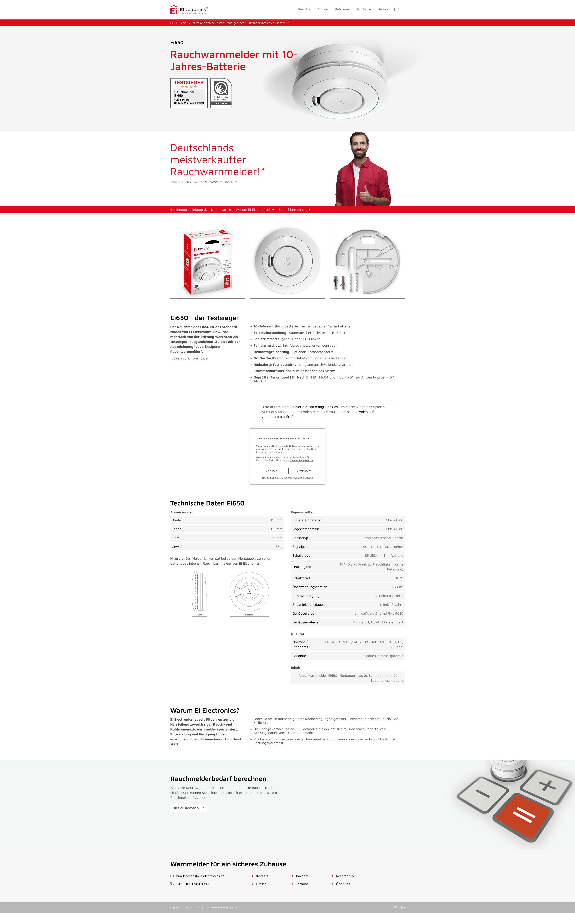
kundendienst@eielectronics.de (200, 876)
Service (383, 9)
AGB (234, 907)
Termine (302, 884)
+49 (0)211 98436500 (193, 884)
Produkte (304, 9)
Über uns (343, 884)
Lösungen (322, 9)
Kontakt (262, 876)
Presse (261, 884)
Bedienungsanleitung (186, 210)
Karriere (302, 876)
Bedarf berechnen (293, 210)
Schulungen (364, 9)
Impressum (176, 907)
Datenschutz (193, 907)
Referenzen (343, 9)
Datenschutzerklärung (302, 460)
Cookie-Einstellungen (216, 907)
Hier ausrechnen (186, 808)
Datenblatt (219, 210)
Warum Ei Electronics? (253, 210)
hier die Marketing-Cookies (316, 407)
